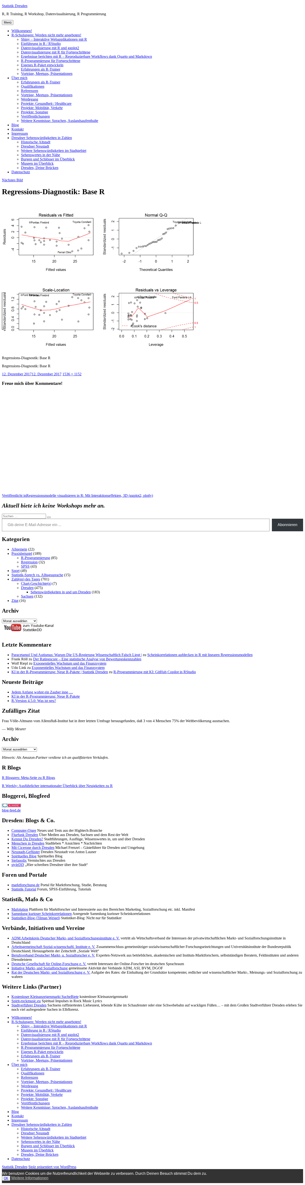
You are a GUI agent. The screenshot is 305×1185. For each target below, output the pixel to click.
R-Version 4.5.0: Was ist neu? (33, 701)
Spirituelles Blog (23, 856)
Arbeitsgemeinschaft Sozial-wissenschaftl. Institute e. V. (53, 947)
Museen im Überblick (37, 163)
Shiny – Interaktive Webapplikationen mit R (54, 39)
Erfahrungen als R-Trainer (40, 69)
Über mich (19, 78)
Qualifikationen (32, 86)
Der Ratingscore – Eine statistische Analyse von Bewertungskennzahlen (87, 659)
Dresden (27, 588)
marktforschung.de (25, 885)
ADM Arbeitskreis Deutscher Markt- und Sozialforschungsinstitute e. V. (65, 938)
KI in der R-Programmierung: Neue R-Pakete (45, 696)
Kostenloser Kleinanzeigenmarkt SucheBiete (45, 997)
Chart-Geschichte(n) (36, 583)
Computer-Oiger (23, 830)
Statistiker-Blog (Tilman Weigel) (35, 918)
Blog (15, 125)
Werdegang (29, 99)
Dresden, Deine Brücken (39, 168)
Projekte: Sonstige (34, 112)
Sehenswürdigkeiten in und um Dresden (60, 592)
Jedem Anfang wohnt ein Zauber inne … (42, 692)
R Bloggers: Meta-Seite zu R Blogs (28, 778)
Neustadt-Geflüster (25, 852)
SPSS (25, 566)
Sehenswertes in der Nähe (40, 155)
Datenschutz (20, 172)
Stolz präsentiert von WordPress (52, 1167)
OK (6, 1178)
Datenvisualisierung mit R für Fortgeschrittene (55, 52)
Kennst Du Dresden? (27, 839)
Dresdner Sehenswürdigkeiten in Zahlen (41, 138)
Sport (15, 571)
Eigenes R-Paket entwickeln (42, 65)
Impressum (19, 133)
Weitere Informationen (29, 1178)
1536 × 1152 (71, 374)
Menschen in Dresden (27, 843)
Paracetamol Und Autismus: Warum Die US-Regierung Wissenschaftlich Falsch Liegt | (76, 655)
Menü (7, 22)
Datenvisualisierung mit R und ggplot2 (50, 48)
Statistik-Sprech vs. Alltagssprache (37, 575)
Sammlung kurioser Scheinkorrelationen (41, 914)
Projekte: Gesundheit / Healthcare (46, 104)
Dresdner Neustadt (35, 146)
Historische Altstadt (35, 142)
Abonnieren (287, 525)
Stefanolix (19, 860)
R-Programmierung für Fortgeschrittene (50, 61)
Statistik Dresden (14, 6)
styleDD (17, 865)
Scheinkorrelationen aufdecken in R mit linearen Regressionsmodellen (200, 655)
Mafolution (19, 909)
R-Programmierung (35, 558)
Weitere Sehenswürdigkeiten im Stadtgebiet (53, 151)
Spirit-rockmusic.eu (26, 1001)
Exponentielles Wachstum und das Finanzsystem (69, 663)
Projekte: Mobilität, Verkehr (42, 108)
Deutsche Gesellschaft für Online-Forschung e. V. (48, 964)
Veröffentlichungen (35, 116)
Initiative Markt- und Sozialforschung (39, 968)
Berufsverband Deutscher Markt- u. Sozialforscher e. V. (53, 955)
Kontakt (17, 129)
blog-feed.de (11, 810)
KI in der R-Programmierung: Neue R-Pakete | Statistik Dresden (59, 672)
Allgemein (19, 549)
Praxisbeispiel (21, 553)
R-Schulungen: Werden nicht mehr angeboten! (46, 35)
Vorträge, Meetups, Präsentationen (46, 74)
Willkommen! (21, 31)
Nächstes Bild (12, 180)
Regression (29, 562)
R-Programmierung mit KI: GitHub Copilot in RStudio (154, 672)
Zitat (14, 601)
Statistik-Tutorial (23, 889)
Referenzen (29, 91)
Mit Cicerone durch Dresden (32, 848)
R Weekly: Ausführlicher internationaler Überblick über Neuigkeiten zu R (57, 786)
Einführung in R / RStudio (41, 44)
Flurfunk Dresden (24, 835)
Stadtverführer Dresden (28, 1005)
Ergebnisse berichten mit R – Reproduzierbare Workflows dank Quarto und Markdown (86, 56)
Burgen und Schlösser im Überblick (48, 159)
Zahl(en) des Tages (25, 579)
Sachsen (27, 596)
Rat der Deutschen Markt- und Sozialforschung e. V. (50, 972)
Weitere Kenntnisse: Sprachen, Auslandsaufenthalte (59, 121)
